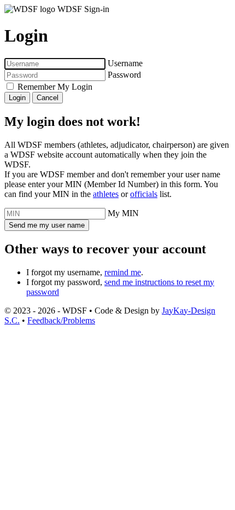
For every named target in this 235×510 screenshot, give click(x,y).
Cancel (47, 98)
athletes (106, 194)
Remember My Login (54, 86)
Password (124, 74)
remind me (122, 272)
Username (125, 63)
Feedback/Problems (61, 320)
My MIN (123, 213)
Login (17, 98)
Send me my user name (47, 225)
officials (143, 194)
